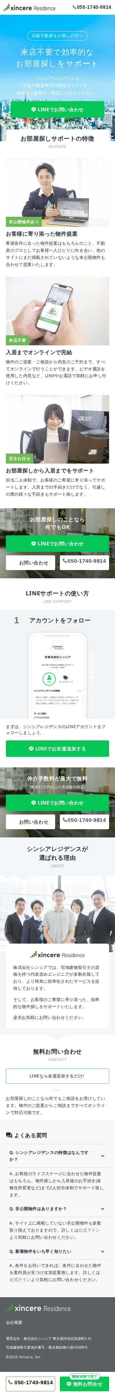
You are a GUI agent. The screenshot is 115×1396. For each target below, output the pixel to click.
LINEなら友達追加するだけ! (57, 1076)
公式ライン (89, 1230)
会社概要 (14, 1323)
